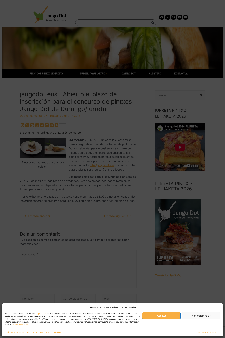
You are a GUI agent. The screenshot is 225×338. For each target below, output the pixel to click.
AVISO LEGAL (56, 332)
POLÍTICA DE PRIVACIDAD (37, 332)
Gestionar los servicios (207, 332)
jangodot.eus (40, 313)
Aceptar (161, 315)
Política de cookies (20, 324)
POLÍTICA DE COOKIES (14, 332)
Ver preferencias (201, 315)
